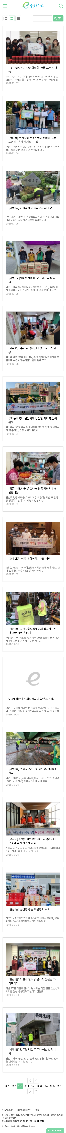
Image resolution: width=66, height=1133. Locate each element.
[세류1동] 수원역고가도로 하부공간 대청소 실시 (32, 771)
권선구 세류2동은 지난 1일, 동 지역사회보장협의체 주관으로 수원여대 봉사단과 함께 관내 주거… (32, 359)
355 (33, 1086)
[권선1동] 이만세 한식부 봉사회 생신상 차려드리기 (32, 981)
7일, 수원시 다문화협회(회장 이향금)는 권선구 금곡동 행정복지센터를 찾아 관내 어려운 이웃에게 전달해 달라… (32, 79)
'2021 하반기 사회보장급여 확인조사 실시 (32, 699)
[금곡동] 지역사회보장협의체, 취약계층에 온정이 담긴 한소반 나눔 (32, 841)
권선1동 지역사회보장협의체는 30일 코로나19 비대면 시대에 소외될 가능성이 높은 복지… (32, 639)
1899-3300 (22, 1121)
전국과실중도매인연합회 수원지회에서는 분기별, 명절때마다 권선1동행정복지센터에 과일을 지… (32, 920)
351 (7, 1086)
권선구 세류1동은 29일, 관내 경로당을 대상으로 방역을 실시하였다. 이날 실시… (32, 1060)
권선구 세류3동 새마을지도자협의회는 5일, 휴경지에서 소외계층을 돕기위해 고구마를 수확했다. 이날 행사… (32, 290)
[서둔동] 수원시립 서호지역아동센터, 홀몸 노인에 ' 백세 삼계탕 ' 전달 (32, 140)
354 (27, 1086)
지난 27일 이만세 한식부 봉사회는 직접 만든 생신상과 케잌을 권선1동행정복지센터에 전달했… (33, 990)
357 (46, 1086)
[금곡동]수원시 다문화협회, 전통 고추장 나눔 (32, 69)
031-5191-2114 (37, 1121)
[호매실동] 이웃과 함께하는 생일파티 (29, 558)
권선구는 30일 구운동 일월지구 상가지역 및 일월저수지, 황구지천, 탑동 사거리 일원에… (32, 429)
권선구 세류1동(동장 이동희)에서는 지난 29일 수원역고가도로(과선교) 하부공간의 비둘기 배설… (32, 780)
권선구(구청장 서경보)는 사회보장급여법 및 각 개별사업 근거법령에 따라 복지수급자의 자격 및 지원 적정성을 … (32, 711)
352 (14, 1086)
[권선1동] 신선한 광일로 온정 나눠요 (29, 909)
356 (39, 1086)
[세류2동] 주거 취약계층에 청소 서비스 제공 (32, 350)
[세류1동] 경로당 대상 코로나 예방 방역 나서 (32, 1051)
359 (59, 1086)
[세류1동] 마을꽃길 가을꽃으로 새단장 (30, 208)
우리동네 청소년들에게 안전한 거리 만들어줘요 (32, 420)
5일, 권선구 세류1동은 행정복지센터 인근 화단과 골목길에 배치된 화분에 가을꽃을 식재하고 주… (32, 219)
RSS (37, 1110)
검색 (59, 18)
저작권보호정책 (8, 1110)
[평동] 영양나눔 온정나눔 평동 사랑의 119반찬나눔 (32, 490)
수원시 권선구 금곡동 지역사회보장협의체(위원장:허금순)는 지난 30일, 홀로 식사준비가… (33, 850)
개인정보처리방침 (24, 1110)
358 (52, 1086)
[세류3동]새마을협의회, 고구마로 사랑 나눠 (32, 280)
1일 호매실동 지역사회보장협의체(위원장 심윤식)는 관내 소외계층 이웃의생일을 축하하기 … (33, 569)
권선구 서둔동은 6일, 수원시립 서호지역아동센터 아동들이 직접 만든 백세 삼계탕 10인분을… (33, 148)
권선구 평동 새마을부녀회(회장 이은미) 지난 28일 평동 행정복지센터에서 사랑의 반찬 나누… (32, 499)
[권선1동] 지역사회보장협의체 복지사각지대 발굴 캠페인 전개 (32, 630)
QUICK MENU (56, 1130)
